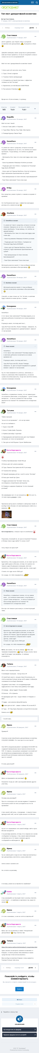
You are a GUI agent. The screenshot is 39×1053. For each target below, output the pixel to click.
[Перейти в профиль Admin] (4, 893)
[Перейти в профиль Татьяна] (4, 412)
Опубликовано (17, 37)
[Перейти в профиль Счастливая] (4, 37)
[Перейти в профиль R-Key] (4, 189)
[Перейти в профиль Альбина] (4, 214)
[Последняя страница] (36, 27)
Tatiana (10, 664)
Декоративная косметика (21, 21)
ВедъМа (10, 117)
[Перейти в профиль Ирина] (4, 726)
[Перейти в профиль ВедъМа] (4, 118)
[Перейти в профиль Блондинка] (4, 307)
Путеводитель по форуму (12, 1029)
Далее (31, 28)
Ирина (9, 725)
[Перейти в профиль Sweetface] (4, 142)
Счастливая (10, 19)
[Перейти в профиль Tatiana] (4, 665)
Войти (19, 989)
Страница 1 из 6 (19, 28)
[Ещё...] (35, 36)
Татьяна (10, 410)
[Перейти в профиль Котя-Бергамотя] (4, 451)
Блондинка (11, 306)
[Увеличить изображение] (22, 44)
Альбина (10, 213)
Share (20, 999)
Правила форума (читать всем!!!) (15, 1035)
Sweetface (11, 141)
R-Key (9, 188)
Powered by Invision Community (19, 1050)
